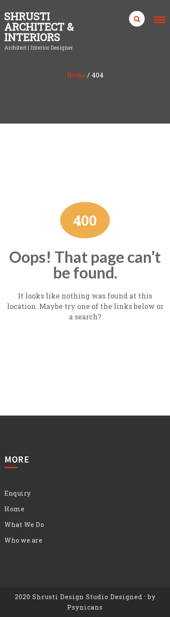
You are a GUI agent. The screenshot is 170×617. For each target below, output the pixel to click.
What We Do (24, 524)
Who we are (23, 540)
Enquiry (17, 493)
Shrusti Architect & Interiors (39, 26)
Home (76, 74)
